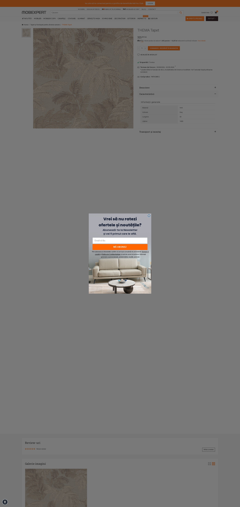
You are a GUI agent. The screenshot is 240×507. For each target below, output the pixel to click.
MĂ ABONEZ (120, 247)
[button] (5, 502)
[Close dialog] (149, 215)
